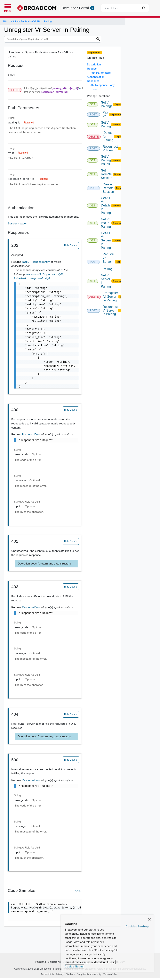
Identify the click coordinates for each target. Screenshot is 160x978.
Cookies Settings (137, 926)
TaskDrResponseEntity (36, 261)
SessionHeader (17, 223)
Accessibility (47, 974)
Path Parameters (100, 72)
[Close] (149, 919)
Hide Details (70, 245)
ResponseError (31, 434)
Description (94, 64)
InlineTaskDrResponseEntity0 (45, 274)
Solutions (54, 962)
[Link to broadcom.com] (37, 8)
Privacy (60, 974)
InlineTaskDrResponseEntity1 (32, 278)
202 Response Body (102, 85)
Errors (93, 89)
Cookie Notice (74, 966)
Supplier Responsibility (89, 974)
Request (92, 68)
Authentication (96, 76)
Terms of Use (110, 974)
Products (40, 962)
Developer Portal (75, 8)
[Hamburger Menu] (7, 5)
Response (93, 80)
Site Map (70, 974)
